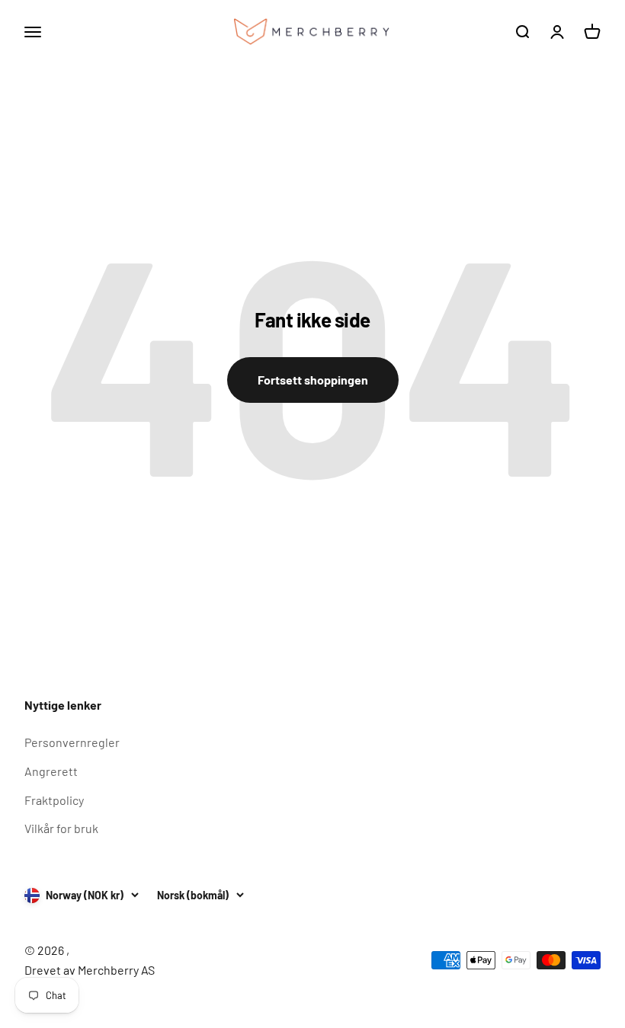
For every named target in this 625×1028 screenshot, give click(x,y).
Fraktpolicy (54, 800)
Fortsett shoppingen (313, 379)
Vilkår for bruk (61, 828)
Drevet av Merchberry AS (89, 970)
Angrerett (51, 771)
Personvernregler (72, 742)
